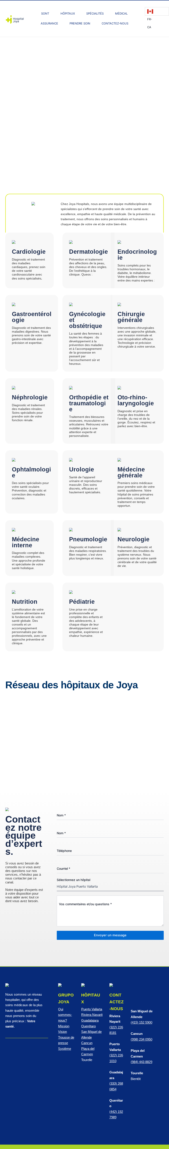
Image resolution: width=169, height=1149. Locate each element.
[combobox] (110, 886)
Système (64, 1048)
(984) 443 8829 (141, 1062)
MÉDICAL (121, 13)
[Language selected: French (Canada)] (157, 11)
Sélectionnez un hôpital (73, 880)
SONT (45, 13)
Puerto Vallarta (91, 1009)
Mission (63, 1026)
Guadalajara (90, 1020)
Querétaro (88, 1026)
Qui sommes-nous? (65, 1014)
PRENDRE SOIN (80, 23)
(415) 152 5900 (141, 1022)
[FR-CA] (157, 11)
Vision (62, 1032)
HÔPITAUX (68, 13)
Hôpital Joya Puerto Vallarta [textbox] (77, 886)
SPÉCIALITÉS (95, 13)
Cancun (86, 1043)
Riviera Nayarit (92, 1015)
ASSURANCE (49, 23)
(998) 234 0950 (141, 1039)
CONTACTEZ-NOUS (115, 23)
